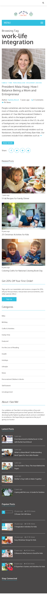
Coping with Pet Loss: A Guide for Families (29, 492)
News (4, 373)
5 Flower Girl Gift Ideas (22, 514)
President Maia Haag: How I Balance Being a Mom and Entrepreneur (20, 90)
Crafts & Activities (8, 328)
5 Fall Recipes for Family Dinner (15, 198)
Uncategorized (7, 392)
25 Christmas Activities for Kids (15, 234)
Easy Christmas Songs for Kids (25, 540)
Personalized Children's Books (27, 83)
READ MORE (8, 143)
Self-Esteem (6, 386)
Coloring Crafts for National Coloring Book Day (22, 270)
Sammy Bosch (13, 100)
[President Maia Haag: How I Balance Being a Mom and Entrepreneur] (23, 63)
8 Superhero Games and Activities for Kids (29, 566)
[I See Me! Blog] (23, 16)
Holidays (5, 360)
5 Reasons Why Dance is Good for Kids (28, 553)
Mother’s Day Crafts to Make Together (28, 479)
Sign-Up (9, 299)
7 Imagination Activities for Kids (25, 527)
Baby (3, 316)
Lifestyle (5, 366)
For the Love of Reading (10, 347)
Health (4, 354)
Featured (5, 341)
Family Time (7, 83)
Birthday (4, 322)
